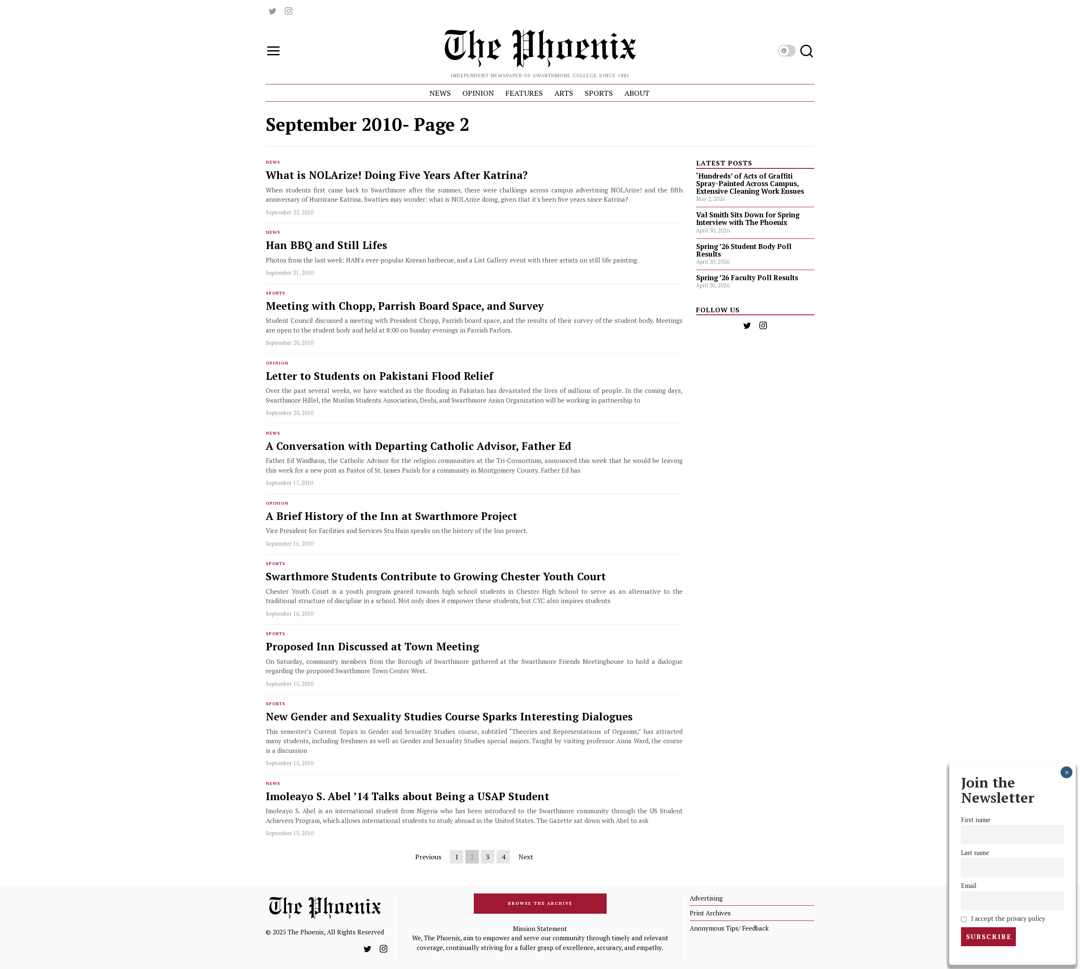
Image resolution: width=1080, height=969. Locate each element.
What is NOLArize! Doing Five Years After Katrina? (397, 175)
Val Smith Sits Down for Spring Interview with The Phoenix (747, 218)
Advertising (706, 898)
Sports (275, 293)
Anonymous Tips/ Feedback (729, 928)
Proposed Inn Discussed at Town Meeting (372, 646)
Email (969, 886)
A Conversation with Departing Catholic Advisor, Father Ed (418, 446)
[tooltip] (272, 11)
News (273, 162)
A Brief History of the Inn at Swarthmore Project (391, 516)
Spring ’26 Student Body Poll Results (743, 250)
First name (976, 820)
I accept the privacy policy (1007, 919)
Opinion (277, 363)
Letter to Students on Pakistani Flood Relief (379, 376)
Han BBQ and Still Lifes (326, 245)
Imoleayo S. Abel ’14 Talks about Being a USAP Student (407, 796)
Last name (975, 853)
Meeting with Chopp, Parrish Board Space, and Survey (405, 306)
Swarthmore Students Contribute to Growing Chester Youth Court (436, 576)
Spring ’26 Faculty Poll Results (747, 277)
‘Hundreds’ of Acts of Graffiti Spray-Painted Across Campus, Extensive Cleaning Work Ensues (750, 183)
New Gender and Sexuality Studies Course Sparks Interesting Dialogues (449, 717)
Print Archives (710, 913)
